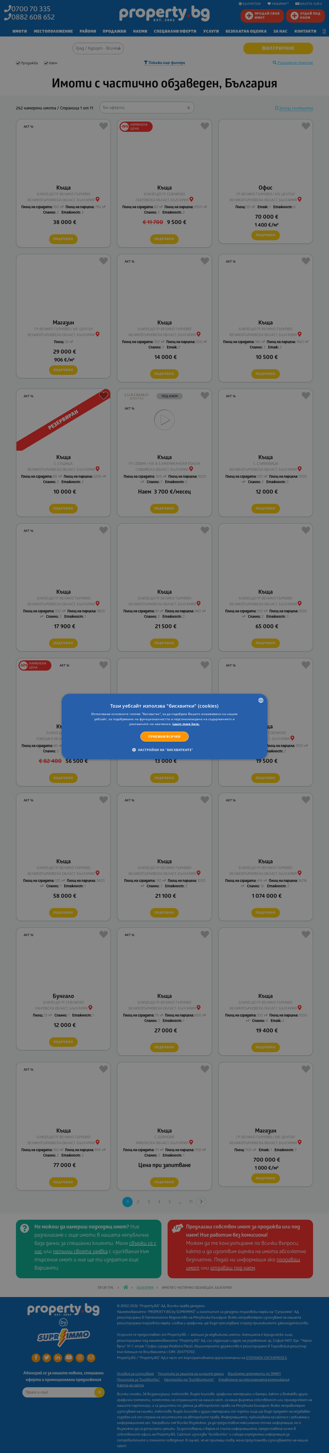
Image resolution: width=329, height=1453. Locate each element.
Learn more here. (186, 724)
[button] (164, 750)
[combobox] (260, 700)
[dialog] (164, 726)
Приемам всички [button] (164, 736)
